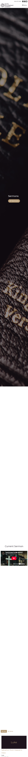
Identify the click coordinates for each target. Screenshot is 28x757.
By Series (10, 731)
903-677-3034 (17, 1)
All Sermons (14, 201)
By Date (4, 731)
